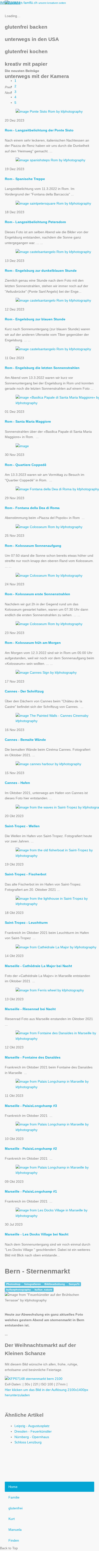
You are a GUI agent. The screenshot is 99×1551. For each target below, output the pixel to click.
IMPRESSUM (10, 3)
